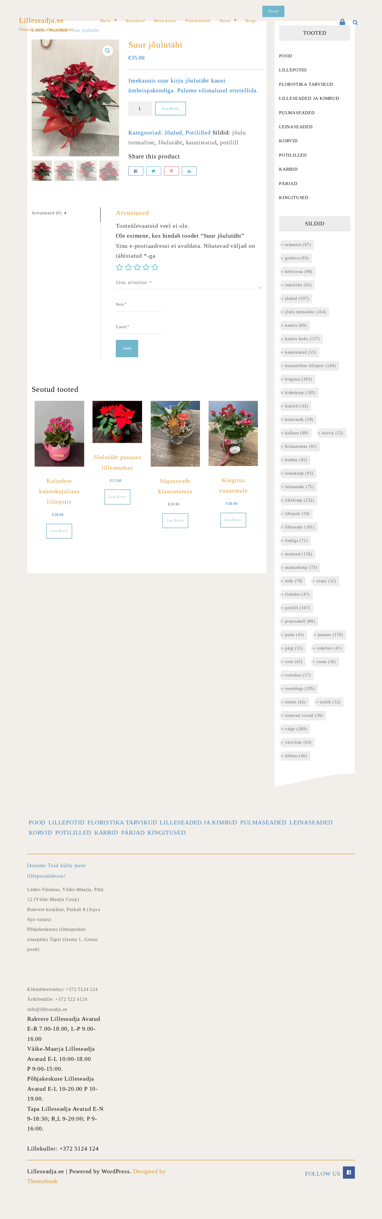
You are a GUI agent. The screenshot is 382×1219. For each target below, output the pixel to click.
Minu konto (165, 21)
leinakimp (299, 473)
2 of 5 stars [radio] (128, 267)
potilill (229, 142)
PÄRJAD (288, 183)
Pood (273, 11)
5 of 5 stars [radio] (154, 267)
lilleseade (300, 527)
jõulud (297, 298)
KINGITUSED (294, 197)
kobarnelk (299, 419)
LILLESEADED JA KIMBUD (309, 98)
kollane (297, 433)
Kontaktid (135, 21)
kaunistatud (201, 142)
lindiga (296, 540)
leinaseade (299, 487)
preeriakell (300, 621)
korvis (333, 433)
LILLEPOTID (293, 70)
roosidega (300, 688)
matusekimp (301, 567)
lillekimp (299, 500)
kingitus (298, 379)
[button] (107, 50)
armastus (298, 244)
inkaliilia (298, 285)
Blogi (251, 21)
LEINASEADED (296, 126)
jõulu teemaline (305, 312)
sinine (295, 702)
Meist (105, 21)
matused (298, 554)
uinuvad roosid (304, 715)
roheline (329, 648)
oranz (326, 581)
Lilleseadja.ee (41, 20)
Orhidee (297, 594)
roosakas (298, 675)
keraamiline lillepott (310, 365)
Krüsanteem (301, 446)
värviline (298, 742)
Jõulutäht (170, 142)
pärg (294, 648)
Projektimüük (198, 21)
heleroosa (298, 271)
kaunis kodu (302, 339)
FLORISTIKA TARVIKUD (306, 84)
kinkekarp (300, 392)
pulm (294, 635)
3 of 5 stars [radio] (137, 267)
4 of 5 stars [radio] (146, 267)
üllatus (296, 756)
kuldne (296, 460)
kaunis (296, 325)
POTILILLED (293, 155)
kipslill (296, 406)
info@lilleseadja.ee (47, 1009)
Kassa (225, 21)
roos (294, 661)
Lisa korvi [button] (59, 531)
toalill (330, 702)
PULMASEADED (297, 112)
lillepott (297, 513)
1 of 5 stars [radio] (119, 267)
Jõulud (173, 132)
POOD (285, 56)
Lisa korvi (170, 108)
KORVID (288, 140)
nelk (294, 581)
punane (330, 635)
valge (296, 729)
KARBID (288, 169)
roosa (326, 661)
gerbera (297, 258)
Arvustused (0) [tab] (46, 212)
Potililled (198, 132)
